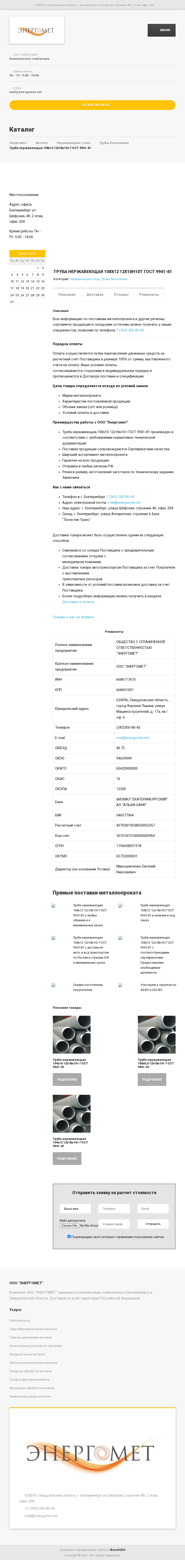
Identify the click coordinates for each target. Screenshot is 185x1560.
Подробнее (67, 1079)
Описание (67, 294)
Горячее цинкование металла (30, 1337)
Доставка (94, 294)
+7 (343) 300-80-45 (95, 105)
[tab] (67, 294)
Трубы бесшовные (114, 279)
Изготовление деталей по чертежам (35, 1346)
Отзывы (121, 294)
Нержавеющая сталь (85, 279)
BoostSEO (118, 1550)
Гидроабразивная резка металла (33, 1329)
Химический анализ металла (30, 1396)
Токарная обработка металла (30, 1371)
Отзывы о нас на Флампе (73, 617)
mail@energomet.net (124, 502)
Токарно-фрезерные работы (29, 1379)
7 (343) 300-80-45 (130, 330)
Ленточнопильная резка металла (33, 1363)
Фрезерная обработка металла (31, 1388)
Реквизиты (149, 294)
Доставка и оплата (78, 602)
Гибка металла (19, 1320)
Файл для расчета (72, 1220)
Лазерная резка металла (27, 1354)
